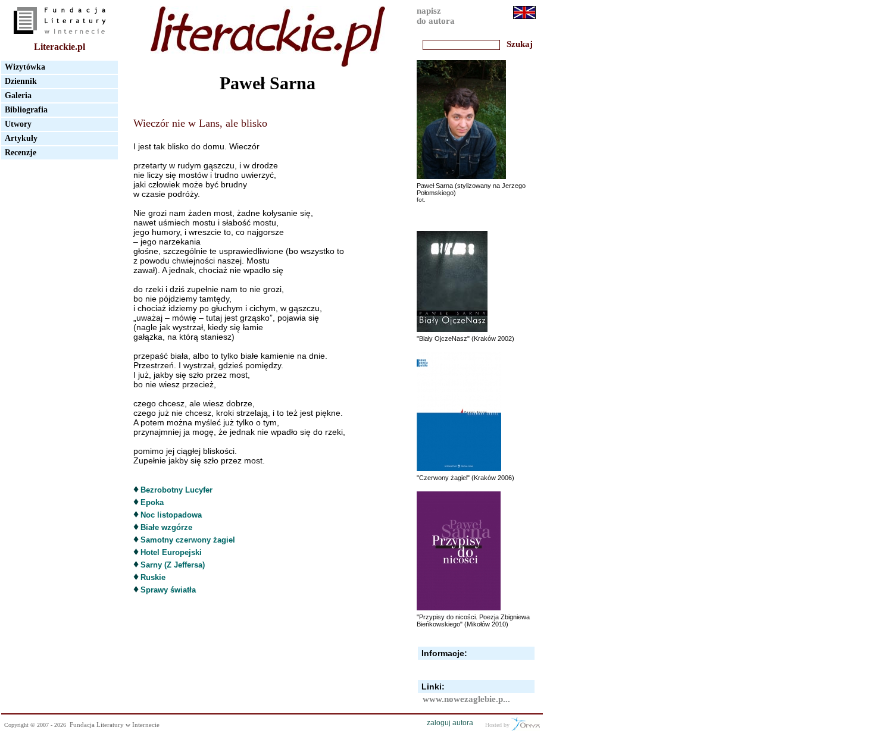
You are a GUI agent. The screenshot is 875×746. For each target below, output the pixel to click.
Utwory (18, 124)
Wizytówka (25, 66)
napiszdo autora (436, 16)
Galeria (18, 95)
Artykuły (21, 138)
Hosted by (498, 725)
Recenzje (20, 152)
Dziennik (21, 81)
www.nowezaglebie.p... (466, 699)
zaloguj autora (450, 723)
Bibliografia (26, 109)
